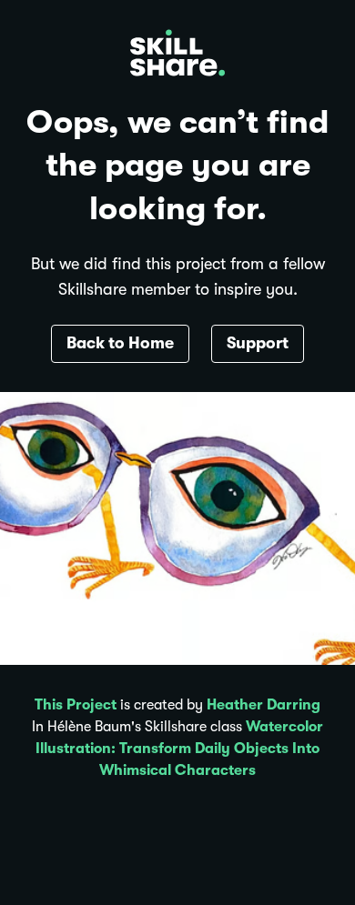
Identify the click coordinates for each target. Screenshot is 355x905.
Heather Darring (263, 705)
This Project (76, 705)
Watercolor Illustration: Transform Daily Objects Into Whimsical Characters (179, 749)
